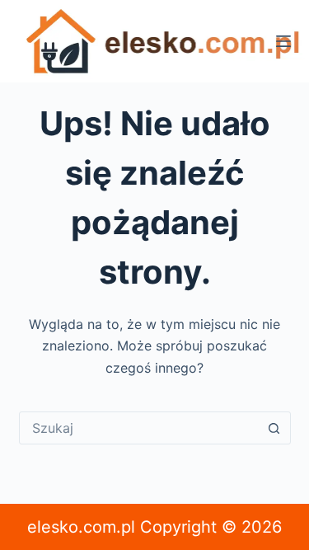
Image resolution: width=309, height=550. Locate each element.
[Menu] (283, 41)
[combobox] (139, 427)
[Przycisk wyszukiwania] (274, 428)
